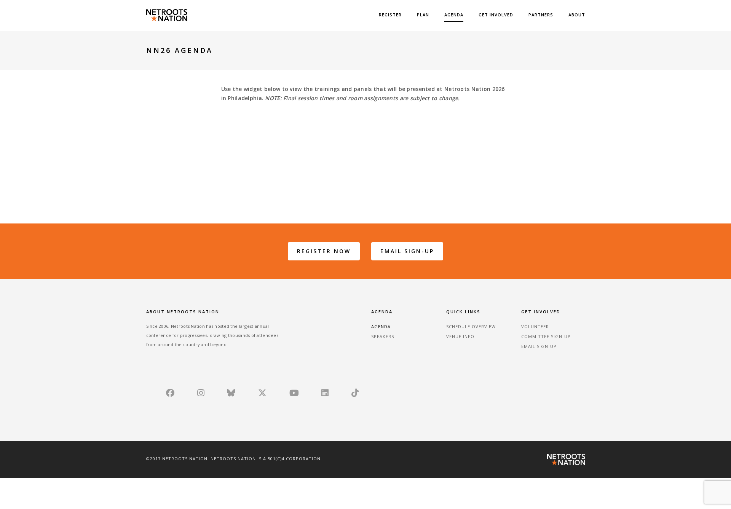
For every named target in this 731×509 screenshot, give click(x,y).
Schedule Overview (471, 326)
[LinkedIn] (325, 394)
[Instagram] (201, 394)
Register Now (324, 251)
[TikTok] (355, 394)
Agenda (453, 15)
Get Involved (496, 15)
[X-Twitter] (262, 394)
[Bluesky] (231, 394)
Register (390, 15)
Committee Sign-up (546, 336)
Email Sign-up (407, 251)
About (576, 15)
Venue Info (460, 336)
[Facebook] (170, 394)
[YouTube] (294, 394)
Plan (423, 15)
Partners (540, 15)
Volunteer (535, 326)
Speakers (382, 336)
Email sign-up (539, 346)
